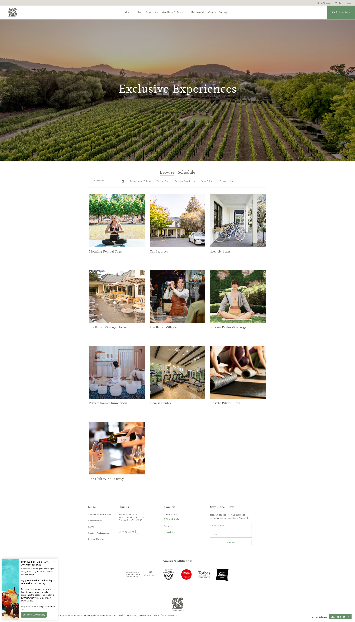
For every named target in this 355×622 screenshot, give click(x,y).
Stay (140, 12)
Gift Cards (326, 3)
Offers (212, 12)
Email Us (169, 532)
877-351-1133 (172, 519)
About (127, 12)
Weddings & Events (173, 12)
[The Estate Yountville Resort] (12, 12)
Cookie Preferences (98, 533)
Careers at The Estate (99, 514)
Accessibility (95, 520)
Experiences (345, 3)
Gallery (223, 12)
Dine (148, 12)
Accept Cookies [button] (340, 616)
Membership (198, 12)
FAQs (91, 527)
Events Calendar (97, 539)
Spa (156, 12)
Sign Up (231, 542)
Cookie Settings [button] (319, 617)
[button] (97, 181)
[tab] (167, 172)
